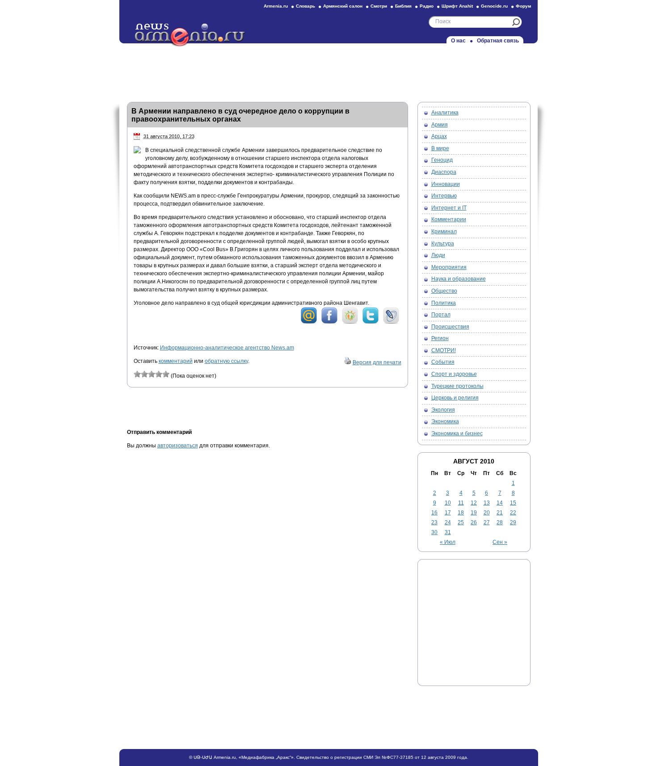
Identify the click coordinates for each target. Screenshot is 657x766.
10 (448, 503)
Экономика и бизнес (457, 433)
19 (474, 512)
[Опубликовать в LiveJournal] (391, 322)
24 (448, 522)
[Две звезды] (144, 374)
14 (500, 503)
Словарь (305, 6)
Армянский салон (342, 6)
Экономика (445, 421)
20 (487, 512)
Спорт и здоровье (454, 374)
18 (461, 512)
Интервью (444, 196)
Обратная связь (498, 41)
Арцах (439, 136)
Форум (523, 6)
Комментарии (448, 219)
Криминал (444, 231)
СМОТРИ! (443, 350)
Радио (427, 6)
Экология (443, 410)
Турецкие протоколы (457, 386)
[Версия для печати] (347, 362)
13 (487, 503)
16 (434, 512)
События (443, 362)
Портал (441, 314)
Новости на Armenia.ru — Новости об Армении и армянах (190, 35)
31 (448, 532)
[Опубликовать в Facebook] (329, 322)
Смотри (379, 6)
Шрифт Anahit (457, 6)
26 (474, 522)
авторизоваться (177, 445)
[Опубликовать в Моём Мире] (309, 322)
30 (434, 532)
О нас (458, 41)
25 (461, 522)
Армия (439, 125)
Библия (403, 6)
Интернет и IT (449, 208)
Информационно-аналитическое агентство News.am (227, 348)
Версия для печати (377, 362)
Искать (516, 22)
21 (500, 512)
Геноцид (442, 160)
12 (474, 503)
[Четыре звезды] (158, 374)
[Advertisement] (328, 70)
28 (500, 522)
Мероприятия (449, 267)
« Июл (447, 542)
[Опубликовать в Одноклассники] (350, 322)
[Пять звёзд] (165, 374)
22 (513, 512)
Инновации (445, 184)
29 (513, 522)
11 (461, 503)
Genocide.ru (494, 6)
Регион (440, 338)
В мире (440, 148)
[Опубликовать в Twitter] (370, 322)
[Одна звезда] (137, 374)
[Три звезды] (151, 374)
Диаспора (443, 172)
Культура (442, 243)
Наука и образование (458, 279)
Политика (443, 303)
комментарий (176, 361)
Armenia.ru (276, 6)
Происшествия (450, 327)
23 (434, 522)
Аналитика (445, 112)
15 (513, 503)
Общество (444, 291)
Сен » (500, 542)
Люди (438, 255)
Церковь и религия (455, 398)
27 (487, 522)
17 (448, 512)
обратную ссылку (226, 361)
